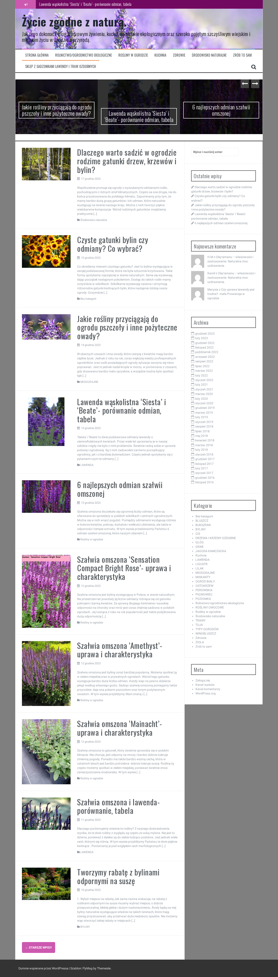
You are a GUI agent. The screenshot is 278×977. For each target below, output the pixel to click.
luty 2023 (201, 338)
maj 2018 (201, 436)
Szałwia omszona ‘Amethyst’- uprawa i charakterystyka (119, 650)
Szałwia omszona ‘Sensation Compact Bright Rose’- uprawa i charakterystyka (124, 567)
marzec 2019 (204, 412)
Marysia (212, 289)
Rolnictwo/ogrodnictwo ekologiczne (83, 55)
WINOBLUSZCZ (205, 633)
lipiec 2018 (202, 431)
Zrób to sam (242, 55)
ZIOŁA (199, 642)
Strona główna (37, 55)
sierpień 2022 (204, 361)
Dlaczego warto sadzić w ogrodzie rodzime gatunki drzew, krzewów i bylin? (127, 160)
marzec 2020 (204, 394)
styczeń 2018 (204, 454)
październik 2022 (206, 352)
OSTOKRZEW (204, 585)
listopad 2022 (204, 347)
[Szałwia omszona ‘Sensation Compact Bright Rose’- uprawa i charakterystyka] (46, 591)
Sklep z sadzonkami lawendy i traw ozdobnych (60, 66)
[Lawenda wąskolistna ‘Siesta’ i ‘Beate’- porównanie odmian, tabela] (46, 421)
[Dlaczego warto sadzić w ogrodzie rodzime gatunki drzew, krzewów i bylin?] (46, 164)
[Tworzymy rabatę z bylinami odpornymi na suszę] (46, 883)
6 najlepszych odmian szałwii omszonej (221, 110)
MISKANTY (202, 577)
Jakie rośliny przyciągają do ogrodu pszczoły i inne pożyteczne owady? (57, 110)
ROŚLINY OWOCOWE (209, 607)
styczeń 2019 (204, 422)
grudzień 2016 (205, 477)
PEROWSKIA (203, 590)
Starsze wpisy (38, 947)
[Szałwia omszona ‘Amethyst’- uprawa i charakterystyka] (46, 673)
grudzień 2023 (205, 333)
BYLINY (85, 926)
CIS (197, 533)
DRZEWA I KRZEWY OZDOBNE (215, 538)
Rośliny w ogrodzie (133, 55)
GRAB (199, 546)
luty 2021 (201, 384)
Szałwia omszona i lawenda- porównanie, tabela (118, 806)
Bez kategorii (88, 298)
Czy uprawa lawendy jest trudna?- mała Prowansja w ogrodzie (231, 294)
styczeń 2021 (204, 389)
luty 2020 (201, 398)
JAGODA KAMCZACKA (210, 551)
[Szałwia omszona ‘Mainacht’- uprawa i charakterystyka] (46, 751)
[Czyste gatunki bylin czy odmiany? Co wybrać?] (46, 251)
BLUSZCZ (201, 520)
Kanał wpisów (205, 684)
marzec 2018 (204, 445)
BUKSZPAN (203, 525)
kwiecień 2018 (204, 440)
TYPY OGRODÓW (206, 629)
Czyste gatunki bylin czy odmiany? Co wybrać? (112, 244)
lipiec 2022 (202, 366)
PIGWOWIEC (203, 594)
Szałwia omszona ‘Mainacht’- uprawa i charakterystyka (119, 728)
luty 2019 (201, 417)
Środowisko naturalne (209, 55)
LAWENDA (86, 465)
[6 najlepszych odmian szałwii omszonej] (46, 496)
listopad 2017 (204, 463)
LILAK (199, 568)
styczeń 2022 (204, 380)
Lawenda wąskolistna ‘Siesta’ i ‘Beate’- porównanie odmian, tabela (85, 4)
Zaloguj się (202, 680)
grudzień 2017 (205, 459)
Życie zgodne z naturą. (74, 21)
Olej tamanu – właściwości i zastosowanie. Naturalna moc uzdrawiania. (230, 261)
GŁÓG (199, 542)
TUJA (199, 625)
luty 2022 (201, 375)
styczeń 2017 (204, 473)
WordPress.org (205, 693)
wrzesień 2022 (205, 357)
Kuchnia (160, 55)
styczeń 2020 (204, 403)
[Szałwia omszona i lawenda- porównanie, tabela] (46, 813)
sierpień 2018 (204, 426)
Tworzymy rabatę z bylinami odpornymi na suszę (118, 876)
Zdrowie (179, 55)
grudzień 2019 (205, 408)
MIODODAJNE (89, 381)
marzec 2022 (204, 370)
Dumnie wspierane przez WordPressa (43, 968)
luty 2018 (201, 449)
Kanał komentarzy (207, 689)
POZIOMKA (203, 598)
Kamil (211, 273)
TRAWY (200, 620)
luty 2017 (201, 468)
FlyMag (88, 968)
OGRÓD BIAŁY (205, 581)
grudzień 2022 (205, 343)
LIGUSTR (201, 564)
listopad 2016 (204, 482)
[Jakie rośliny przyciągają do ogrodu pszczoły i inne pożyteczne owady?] (46, 326)
